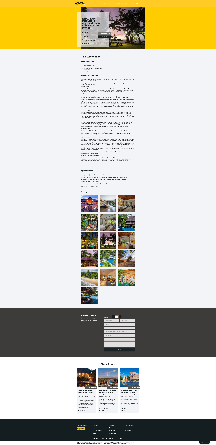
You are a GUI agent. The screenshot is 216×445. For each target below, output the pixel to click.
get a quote (104, 36)
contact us (95, 433)
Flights (110, 3)
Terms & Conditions (110, 438)
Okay (137, 443)
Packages (103, 3)
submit (119, 349)
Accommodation (119, 3)
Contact (132, 3)
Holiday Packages (97, 430)
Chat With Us (205, 442)
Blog (126, 3)
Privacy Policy (120, 438)
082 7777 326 (128, 430)
